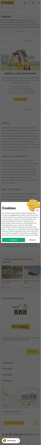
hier (6, 229)
